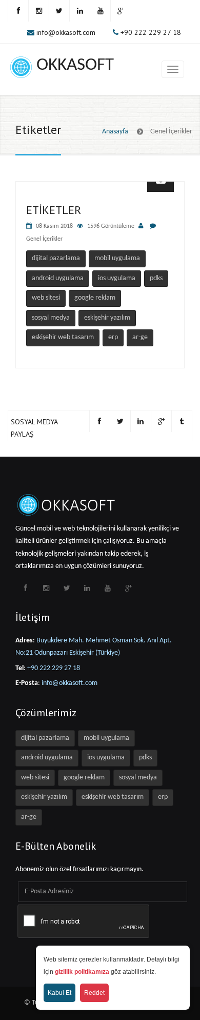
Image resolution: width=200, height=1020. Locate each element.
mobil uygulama (117, 258)
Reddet (94, 992)
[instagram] (38, 11)
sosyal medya (51, 318)
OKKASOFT (75, 65)
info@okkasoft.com (65, 32)
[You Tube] (100, 11)
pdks (156, 278)
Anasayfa (115, 131)
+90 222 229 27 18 (151, 32)
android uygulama (58, 278)
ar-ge (140, 337)
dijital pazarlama (56, 258)
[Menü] (173, 69)
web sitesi (46, 298)
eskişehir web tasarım (63, 337)
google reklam (94, 298)
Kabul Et (59, 992)
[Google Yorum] (120, 11)
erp (113, 337)
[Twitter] (59, 11)
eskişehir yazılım (107, 318)
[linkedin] (79, 11)
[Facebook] (18, 11)
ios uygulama (116, 278)
